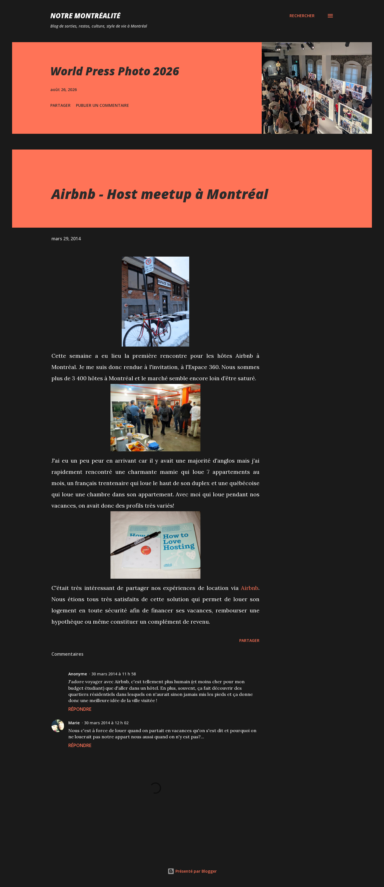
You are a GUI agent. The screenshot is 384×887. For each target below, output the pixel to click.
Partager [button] (60, 105)
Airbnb (249, 587)
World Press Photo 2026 (114, 71)
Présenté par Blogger (195, 871)
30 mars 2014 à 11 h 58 (113, 673)
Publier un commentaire (102, 105)
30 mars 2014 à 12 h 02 (106, 722)
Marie (74, 722)
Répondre (79, 709)
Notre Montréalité (85, 15)
